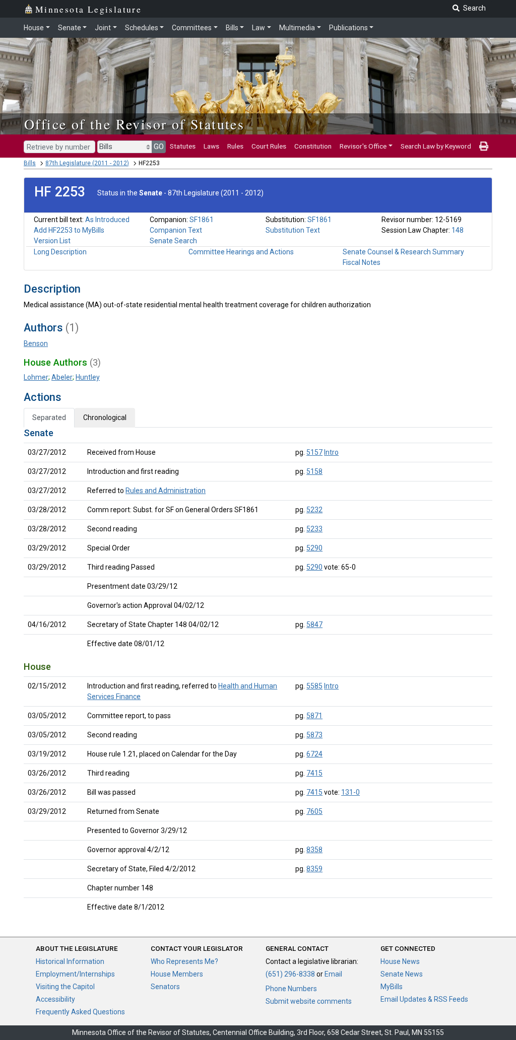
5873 (314, 735)
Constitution (313, 146)
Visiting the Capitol (65, 987)
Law (258, 28)
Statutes (183, 146)
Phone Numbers (291, 989)
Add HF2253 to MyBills (69, 230)
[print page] (483, 146)
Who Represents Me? (184, 961)
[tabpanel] (258, 672)
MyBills (391, 987)
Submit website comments (309, 1001)
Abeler (62, 377)
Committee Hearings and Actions (241, 252)
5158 (314, 471)
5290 (314, 548)
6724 (314, 754)
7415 (314, 773)
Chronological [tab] (104, 417)
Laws (211, 146)
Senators (165, 987)
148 (458, 230)
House (34, 28)
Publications (348, 28)
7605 (314, 811)
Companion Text (176, 230)
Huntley (88, 377)
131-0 (350, 792)
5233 (314, 529)
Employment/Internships (75, 974)
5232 (314, 510)
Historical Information (70, 961)
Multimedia (297, 28)
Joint (103, 28)
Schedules (141, 28)
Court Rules (268, 146)
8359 (314, 869)
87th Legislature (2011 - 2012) (87, 163)
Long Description (60, 252)
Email (333, 974)
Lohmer (36, 377)
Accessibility (55, 999)
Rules (235, 146)
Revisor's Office (363, 146)
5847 (314, 624)
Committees (192, 28)
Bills (232, 28)
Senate (69, 28)
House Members (177, 974)
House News (400, 961)
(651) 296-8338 (290, 974)
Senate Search (173, 241)
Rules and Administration (165, 491)
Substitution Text (293, 230)
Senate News (401, 974)
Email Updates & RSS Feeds (424, 999)
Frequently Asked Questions (80, 1012)
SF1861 (201, 220)
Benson (36, 343)
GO (159, 146)
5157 (314, 452)
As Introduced (107, 220)
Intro (331, 452)
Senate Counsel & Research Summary (403, 252)
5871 (314, 716)
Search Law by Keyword (436, 146)
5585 (314, 686)
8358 (314, 850)
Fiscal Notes (361, 262)
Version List (52, 241)
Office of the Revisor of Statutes (134, 123)
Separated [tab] (49, 417)
